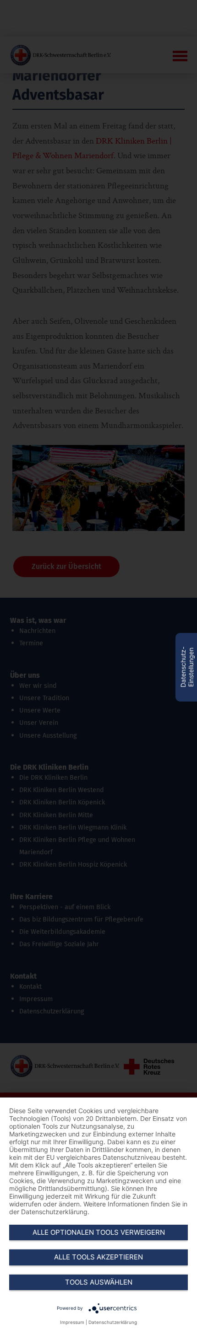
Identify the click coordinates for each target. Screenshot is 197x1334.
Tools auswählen (98, 1282)
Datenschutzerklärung (112, 1322)
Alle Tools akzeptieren (98, 1257)
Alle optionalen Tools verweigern (99, 1232)
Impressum (72, 1322)
